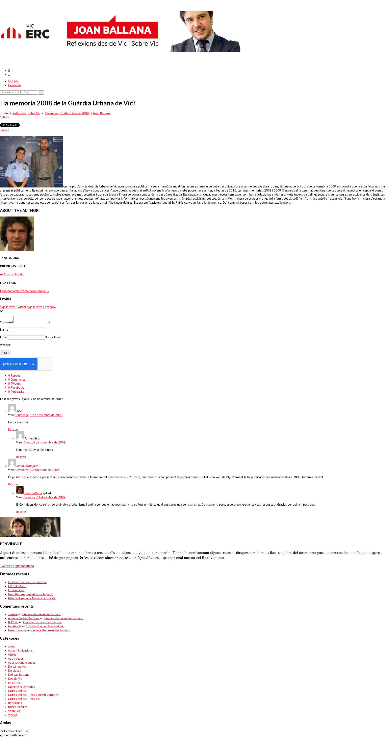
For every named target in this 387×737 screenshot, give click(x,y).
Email (4, 337)
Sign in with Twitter (13, 307)
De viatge (14, 670)
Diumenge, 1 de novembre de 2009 (38, 415)
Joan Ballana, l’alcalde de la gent (30, 594)
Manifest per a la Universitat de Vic (32, 598)
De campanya (17, 666)
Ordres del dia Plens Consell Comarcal (33, 695)
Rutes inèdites (17, 707)
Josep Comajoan (27, 466)
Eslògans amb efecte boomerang (24, 291)
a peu (11, 646)
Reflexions (19, 113)
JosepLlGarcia (17, 630)
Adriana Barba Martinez (24, 618)
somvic (13, 614)
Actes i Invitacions (20, 650)
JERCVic (13, 622)
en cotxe (14, 683)
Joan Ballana (101, 113)
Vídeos (12, 715)
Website (5, 345)
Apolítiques (16, 658)
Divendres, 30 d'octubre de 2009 (37, 470)
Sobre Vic (34, 113)
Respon (13, 429)
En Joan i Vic (16, 590)
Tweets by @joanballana (17, 566)
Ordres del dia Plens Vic (24, 699)
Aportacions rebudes (21, 662)
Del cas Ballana (18, 674)
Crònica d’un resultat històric (27, 582)
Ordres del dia (17, 691)
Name (4, 329)
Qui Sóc (13, 81)
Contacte (14, 85)
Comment (6, 322)
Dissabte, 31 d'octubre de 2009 (44, 497)
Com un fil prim (12, 274)
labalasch (14, 626)
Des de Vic (15, 679)
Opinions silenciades (21, 687)
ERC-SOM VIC (17, 586)
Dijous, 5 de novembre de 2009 (44, 442)
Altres (12, 654)
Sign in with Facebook (41, 307)
